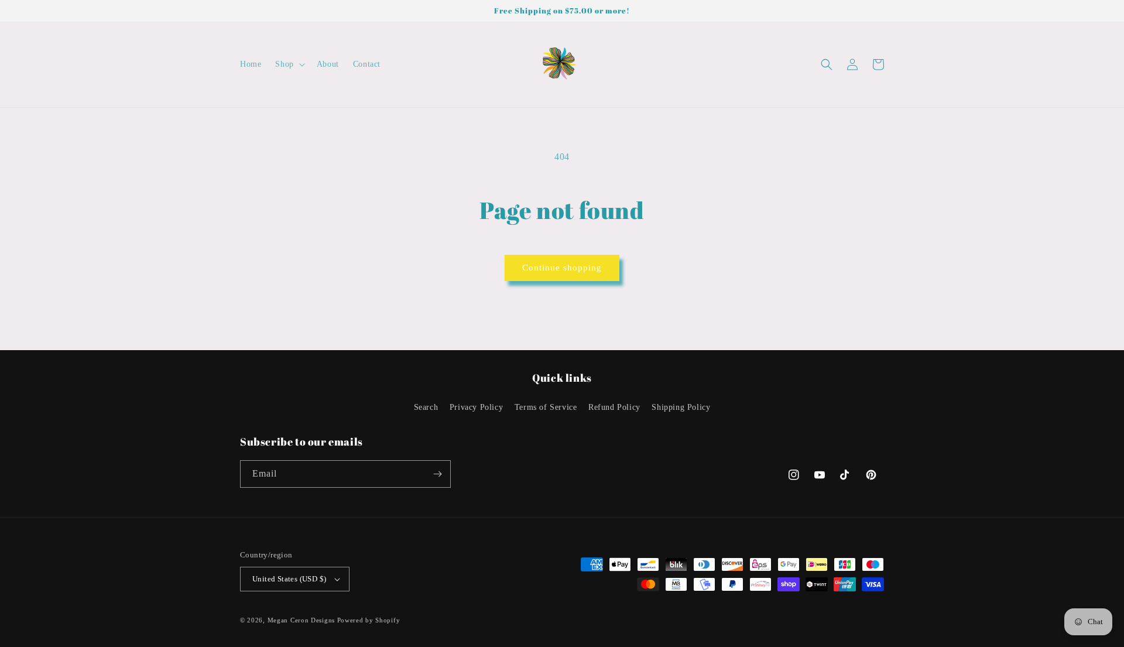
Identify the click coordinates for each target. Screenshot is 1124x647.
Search (426, 407)
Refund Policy (614, 407)
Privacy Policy (476, 407)
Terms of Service (546, 407)
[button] (288, 64)
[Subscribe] (437, 474)
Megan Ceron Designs (301, 620)
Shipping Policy (681, 407)
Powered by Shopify (368, 620)
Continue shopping (562, 267)
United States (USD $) (289, 578)
